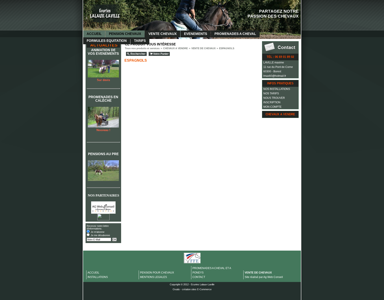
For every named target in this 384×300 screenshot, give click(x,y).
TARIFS (140, 41)
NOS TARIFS (271, 93)
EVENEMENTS (195, 34)
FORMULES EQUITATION (107, 41)
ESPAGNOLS (226, 48)
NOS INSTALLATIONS (276, 89)
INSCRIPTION (271, 102)
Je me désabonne (100, 235)
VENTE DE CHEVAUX (203, 48)
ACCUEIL (94, 34)
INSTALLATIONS (98, 277)
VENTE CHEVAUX (162, 34)
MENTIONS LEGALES (153, 277)
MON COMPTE (272, 106)
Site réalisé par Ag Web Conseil (264, 277)
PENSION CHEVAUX (125, 34)
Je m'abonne (97, 232)
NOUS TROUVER (274, 97)
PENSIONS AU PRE (103, 154)
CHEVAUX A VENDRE (280, 114)
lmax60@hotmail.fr (274, 75)
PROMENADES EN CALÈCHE (103, 98)
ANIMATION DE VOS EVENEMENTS (103, 51)
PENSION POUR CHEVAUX (157, 272)
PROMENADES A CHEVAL (235, 34)
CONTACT (198, 277)
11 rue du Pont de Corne (278, 67)
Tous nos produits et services (142, 48)
